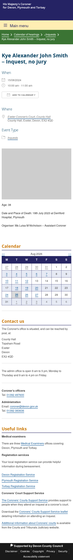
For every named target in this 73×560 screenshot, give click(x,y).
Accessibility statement (36, 556)
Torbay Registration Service (18, 486)
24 (6, 295)
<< (3, 254)
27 (6, 267)
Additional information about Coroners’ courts (29, 523)
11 (16, 281)
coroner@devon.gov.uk (24, 406)
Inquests (51, 34)
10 (6, 281)
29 (26, 267)
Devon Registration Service (18, 475)
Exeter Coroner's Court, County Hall (29, 117)
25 (16, 295)
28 (16, 267)
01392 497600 (15, 395)
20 (36, 288)
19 (26, 288)
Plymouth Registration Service (20, 480)
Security (63, 551)
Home (5, 34)
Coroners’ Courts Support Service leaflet (43, 512)
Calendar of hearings (26, 34)
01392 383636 (15, 411)
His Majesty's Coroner (17, 4)
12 (26, 281)
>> (69, 254)
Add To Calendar (22, 95)
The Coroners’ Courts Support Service (25, 500)
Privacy (51, 551)
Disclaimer (11, 551)
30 (36, 267)
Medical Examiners (32, 443)
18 (16, 288)
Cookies (25, 551)
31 (46, 267)
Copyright (38, 551)
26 (26, 295)
